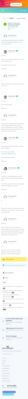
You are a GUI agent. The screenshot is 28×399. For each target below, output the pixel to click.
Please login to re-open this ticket (15, 265)
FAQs (6, 278)
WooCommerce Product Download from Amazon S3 (13, 304)
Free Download (16, 4)
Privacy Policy (5, 371)
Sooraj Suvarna (12, 35)
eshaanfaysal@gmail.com (8, 154)
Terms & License (6, 373)
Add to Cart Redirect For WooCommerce (13, 300)
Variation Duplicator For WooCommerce (12, 287)
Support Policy (5, 376)
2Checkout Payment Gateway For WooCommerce (11, 295)
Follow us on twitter (8, 394)
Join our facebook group (9, 392)
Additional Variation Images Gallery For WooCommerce (12, 291)
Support (14, 336)
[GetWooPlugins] (12, 347)
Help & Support (6, 368)
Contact (4, 360)
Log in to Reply (21, 18)
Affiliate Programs (6, 381)
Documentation (9, 273)
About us (4, 358)
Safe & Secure (10, 328)
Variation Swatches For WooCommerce (13, 28)
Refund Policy (5, 378)
